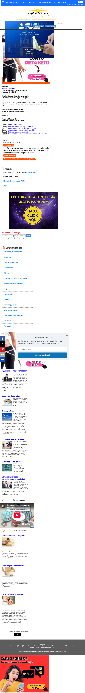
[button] (42, 337)
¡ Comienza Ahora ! (42, 355)
